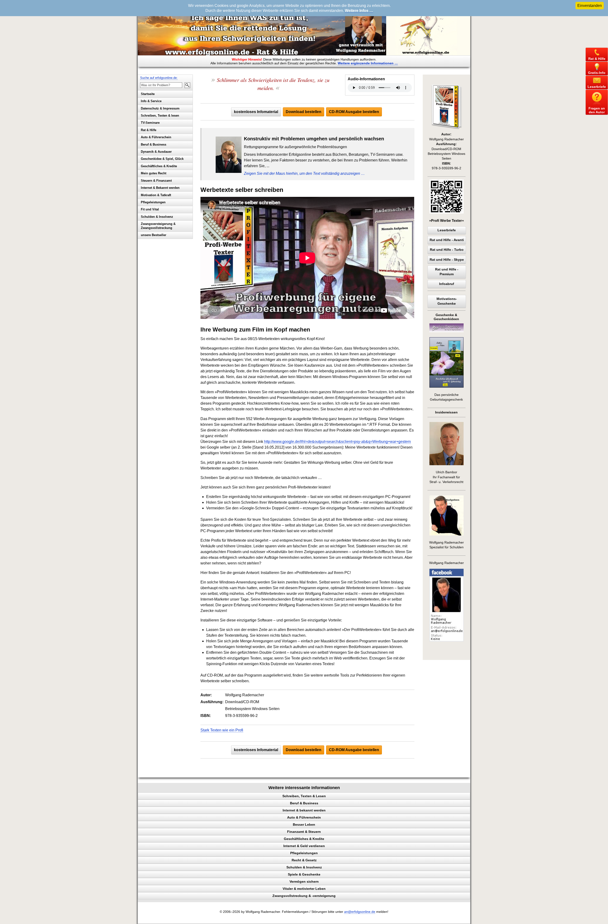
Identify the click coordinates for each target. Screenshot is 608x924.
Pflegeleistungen (153, 202)
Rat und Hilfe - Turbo (447, 249)
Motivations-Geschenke (447, 301)
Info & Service (151, 101)
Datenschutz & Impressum (160, 108)
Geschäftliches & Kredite (159, 166)
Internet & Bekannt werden (160, 188)
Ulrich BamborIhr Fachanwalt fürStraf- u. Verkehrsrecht (446, 477)
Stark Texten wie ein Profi (221, 730)
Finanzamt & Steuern (304, 832)
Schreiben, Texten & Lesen (304, 796)
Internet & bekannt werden (304, 810)
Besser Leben (304, 824)
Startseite (148, 94)
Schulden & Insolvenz (157, 216)
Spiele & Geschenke (304, 874)
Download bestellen (303, 112)
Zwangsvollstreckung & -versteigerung (304, 896)
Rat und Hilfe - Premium (446, 272)
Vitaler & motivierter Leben (304, 889)
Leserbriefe (446, 230)
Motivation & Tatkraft (156, 195)
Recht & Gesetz (304, 860)
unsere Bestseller (153, 235)
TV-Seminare (150, 122)
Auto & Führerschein (156, 137)
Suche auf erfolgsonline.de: (159, 78)
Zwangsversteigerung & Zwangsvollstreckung (158, 226)
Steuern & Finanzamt (156, 180)
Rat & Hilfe (148, 130)
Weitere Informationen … (368, 63)
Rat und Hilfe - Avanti (447, 240)
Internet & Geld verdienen (304, 846)
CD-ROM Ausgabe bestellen (354, 112)
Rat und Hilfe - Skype (447, 259)
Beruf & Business (153, 144)
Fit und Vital (150, 209)
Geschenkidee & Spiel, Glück (162, 159)
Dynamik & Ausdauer (156, 151)
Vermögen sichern (304, 881)
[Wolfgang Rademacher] (446, 640)
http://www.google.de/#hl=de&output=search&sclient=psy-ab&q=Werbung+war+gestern (337, 442)
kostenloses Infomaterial (256, 112)
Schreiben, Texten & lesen (160, 115)
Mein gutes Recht (153, 173)
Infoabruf (446, 284)
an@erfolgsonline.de (359, 912)
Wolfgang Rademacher (446, 563)
